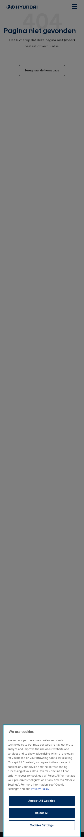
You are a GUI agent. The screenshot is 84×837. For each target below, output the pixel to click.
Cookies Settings (42, 825)
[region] (41, 781)
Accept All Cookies (41, 801)
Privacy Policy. (40, 789)
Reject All (42, 813)
